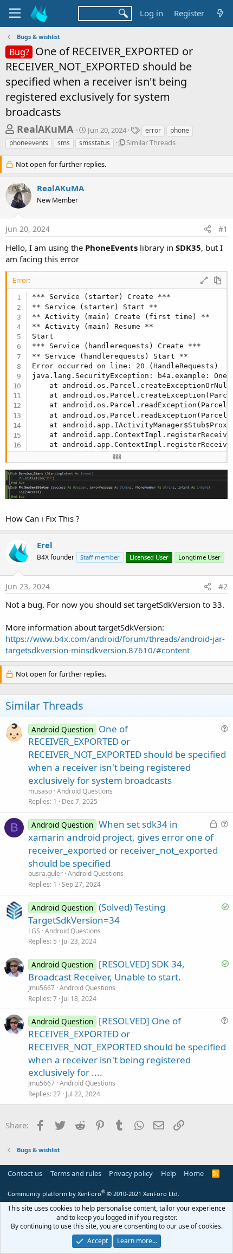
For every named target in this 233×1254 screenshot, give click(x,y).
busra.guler (45, 873)
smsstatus (94, 142)
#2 (223, 586)
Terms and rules (75, 1173)
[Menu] (15, 13)
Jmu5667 (41, 987)
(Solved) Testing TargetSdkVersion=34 (96, 913)
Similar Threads (151, 142)
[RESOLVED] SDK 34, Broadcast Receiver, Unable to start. (106, 970)
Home (194, 1173)
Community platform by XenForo (93, 1194)
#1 (223, 229)
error (153, 130)
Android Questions (85, 791)
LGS (34, 930)
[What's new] (220, 13)
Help (168, 1173)
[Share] (207, 229)
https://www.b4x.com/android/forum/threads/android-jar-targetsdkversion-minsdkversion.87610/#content (115, 644)
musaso (40, 791)
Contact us (25, 1173)
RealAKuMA (45, 128)
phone (179, 130)
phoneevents (28, 142)
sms (63, 142)
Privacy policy (131, 1173)
